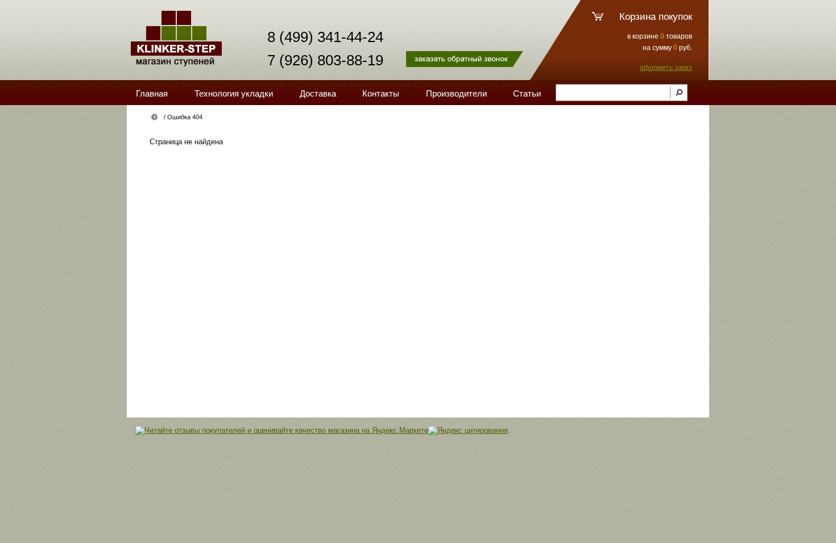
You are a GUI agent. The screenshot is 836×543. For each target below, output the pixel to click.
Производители (456, 93)
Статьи (527, 93)
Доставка (318, 93)
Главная (152, 93)
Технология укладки (233, 93)
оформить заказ (666, 68)
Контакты (380, 93)
